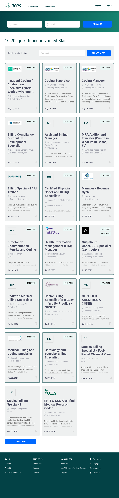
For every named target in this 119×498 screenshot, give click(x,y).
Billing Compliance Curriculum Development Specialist (21, 140)
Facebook (97, 459)
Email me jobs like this (17, 53)
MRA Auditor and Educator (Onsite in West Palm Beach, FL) (95, 140)
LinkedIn (96, 473)
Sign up (110, 5)
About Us (8, 468)
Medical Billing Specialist (17, 402)
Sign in (98, 5)
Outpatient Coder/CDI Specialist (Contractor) (96, 245)
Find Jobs (97, 24)
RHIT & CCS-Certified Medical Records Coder (59, 404)
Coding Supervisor (58, 80)
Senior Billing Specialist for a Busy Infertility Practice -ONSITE (59, 301)
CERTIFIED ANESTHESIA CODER (91, 299)
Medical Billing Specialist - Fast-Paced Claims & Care (96, 350)
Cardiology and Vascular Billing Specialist (55, 353)
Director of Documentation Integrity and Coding (22, 245)
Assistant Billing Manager (56, 136)
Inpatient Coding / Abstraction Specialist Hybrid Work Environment (20, 86)
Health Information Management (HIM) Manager (58, 245)
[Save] (33, 108)
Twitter (95, 464)
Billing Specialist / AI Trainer (22, 190)
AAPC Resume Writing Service (73, 468)
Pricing (36, 468)
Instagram (97, 468)
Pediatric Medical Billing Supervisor (20, 298)
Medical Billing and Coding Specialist (21, 352)
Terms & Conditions (13, 472)
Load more (20, 442)
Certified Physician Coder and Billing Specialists (58, 192)
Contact (8, 464)
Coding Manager (93, 80)
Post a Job (37, 464)
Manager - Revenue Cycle (95, 190)
